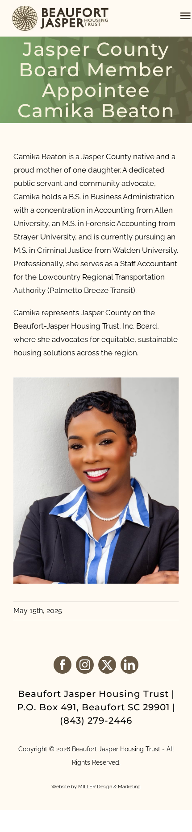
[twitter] (107, 665)
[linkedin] (129, 665)
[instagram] (85, 665)
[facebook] (62, 665)
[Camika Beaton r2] (96, 380)
